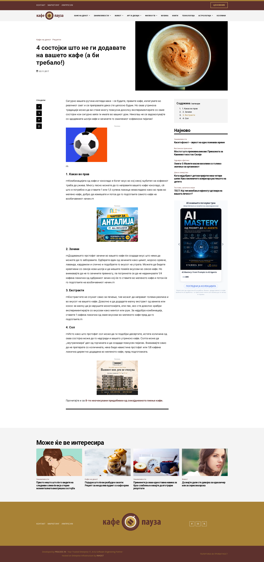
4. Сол (186, 118)
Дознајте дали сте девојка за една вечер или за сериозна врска (203, 484)
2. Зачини (187, 112)
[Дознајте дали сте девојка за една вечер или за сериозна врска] (205, 462)
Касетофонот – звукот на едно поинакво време (199, 142)
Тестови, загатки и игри (184, 187)
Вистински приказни (183, 148)
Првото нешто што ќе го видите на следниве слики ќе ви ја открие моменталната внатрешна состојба (55, 485)
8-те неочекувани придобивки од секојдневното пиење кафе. (124, 400)
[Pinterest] (39, 119)
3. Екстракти (189, 115)
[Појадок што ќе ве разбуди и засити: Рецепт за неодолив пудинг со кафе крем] (108, 462)
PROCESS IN (61, 551)
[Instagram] (198, 523)
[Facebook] (39, 107)
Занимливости (180, 139)
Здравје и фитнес (181, 160)
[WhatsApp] (39, 126)
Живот (185, 479)
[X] (39, 113)
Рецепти (56, 40)
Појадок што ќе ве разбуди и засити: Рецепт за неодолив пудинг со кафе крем (107, 484)
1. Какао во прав (190, 108)
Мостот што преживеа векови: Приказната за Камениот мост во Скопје (198, 153)
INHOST (100, 555)
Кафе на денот (43, 40)
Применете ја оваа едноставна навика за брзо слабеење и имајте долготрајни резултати (155, 485)
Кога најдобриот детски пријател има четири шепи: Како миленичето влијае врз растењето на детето (200, 178)
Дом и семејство (181, 172)
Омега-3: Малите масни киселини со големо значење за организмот (197, 165)
